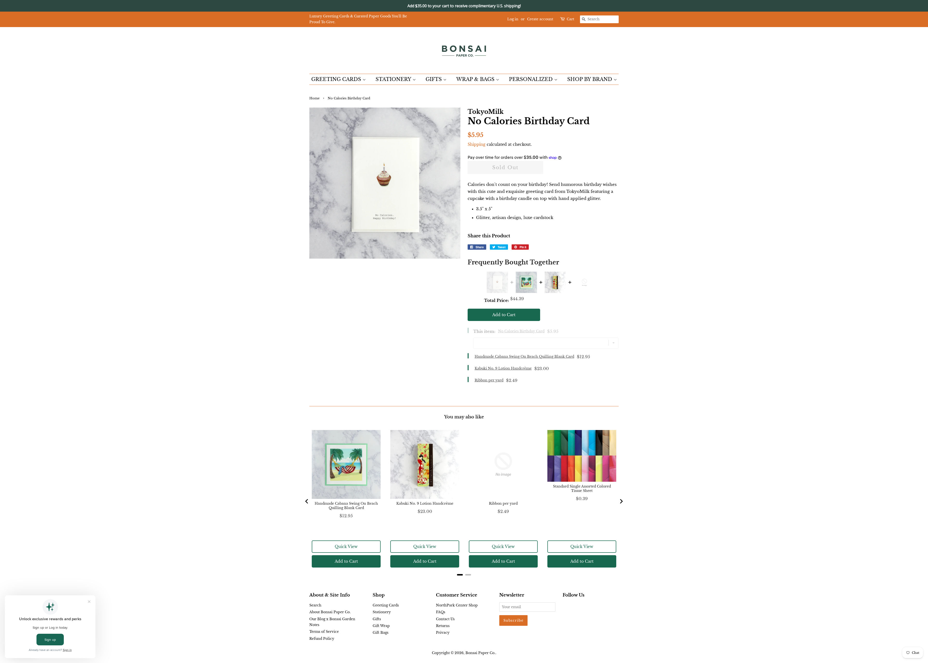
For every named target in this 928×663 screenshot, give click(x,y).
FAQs (440, 612)
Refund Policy (321, 638)
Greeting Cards (386, 605)
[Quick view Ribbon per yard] (584, 282)
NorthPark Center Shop (457, 605)
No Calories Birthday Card (521, 331)
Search (315, 605)
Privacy (443, 632)
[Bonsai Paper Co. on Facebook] (565, 606)
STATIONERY (394, 79)
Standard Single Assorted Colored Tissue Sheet (582, 488)
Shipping (477, 144)
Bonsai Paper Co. (480, 653)
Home (314, 98)
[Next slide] (621, 501)
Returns (443, 626)
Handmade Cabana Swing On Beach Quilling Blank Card (524, 356)
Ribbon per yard (489, 380)
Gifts (377, 619)
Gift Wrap (381, 626)
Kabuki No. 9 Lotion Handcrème (503, 368)
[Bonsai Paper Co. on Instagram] (581, 606)
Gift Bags (380, 632)
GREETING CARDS (336, 79)
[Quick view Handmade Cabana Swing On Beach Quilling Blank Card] (526, 282)
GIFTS (434, 79)
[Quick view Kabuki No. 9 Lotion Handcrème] (555, 282)
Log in (512, 19)
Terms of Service (324, 631)
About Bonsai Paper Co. (330, 612)
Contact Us (445, 619)
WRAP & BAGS (476, 79)
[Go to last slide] (307, 501)
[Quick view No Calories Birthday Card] (497, 282)
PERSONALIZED (531, 79)
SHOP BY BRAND (590, 79)
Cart (570, 19)
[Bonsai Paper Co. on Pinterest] (573, 606)
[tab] (460, 575)
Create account (540, 19)
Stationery (382, 612)
